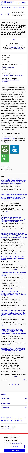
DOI (7, 191)
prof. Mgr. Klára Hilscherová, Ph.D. (13, 75)
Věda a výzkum (5, 403)
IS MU (2, 417)
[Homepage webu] (7, 3)
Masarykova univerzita (10, 426)
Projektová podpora (6, 7)
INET (7, 417)
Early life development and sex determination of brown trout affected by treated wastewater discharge (14, 274)
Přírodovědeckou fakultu (13, 47)
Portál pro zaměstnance (16, 417)
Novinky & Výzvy (17, 7)
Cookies (11, 428)
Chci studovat (5, 398)
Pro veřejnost (5, 407)
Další (24, 379)
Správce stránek (5, 428)
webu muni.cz (19, 48)
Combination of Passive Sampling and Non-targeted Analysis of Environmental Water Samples (13, 258)
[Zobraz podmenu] (24, 394)
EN (19, 3)
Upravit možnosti (16, 443)
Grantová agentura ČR (8, 67)
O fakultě (3, 394)
